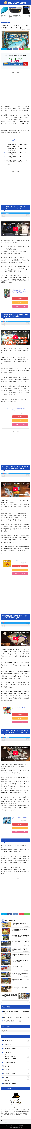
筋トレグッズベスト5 (16, 1073)
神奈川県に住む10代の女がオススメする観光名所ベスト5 (16, 1012)
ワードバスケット (16, 560)
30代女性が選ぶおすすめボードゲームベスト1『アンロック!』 (16, 145)
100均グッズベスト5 (16, 1040)
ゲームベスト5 (16, 1052)
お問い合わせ (21, 1125)
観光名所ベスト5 (16, 1077)
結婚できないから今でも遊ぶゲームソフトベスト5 (16, 1017)
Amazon (20, 302)
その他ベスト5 (16, 1044)
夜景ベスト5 (17, 1080)
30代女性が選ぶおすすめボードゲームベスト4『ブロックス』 (16, 157)
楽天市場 (20, 298)
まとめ (8, 164)
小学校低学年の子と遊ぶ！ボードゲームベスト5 (15, 1021)
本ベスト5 (16, 1069)
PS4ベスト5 (17, 1054)
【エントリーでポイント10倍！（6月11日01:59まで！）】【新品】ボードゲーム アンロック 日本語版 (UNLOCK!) (20, 291)
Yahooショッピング (20, 306)
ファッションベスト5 (16, 1062)
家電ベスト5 (16, 1066)
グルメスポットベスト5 (16, 1048)
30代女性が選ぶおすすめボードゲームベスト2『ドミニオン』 (16, 149)
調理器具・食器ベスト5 (16, 1083)
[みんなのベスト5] (15, 3)
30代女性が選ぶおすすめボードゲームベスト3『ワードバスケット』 (16, 153)
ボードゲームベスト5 (5, 22)
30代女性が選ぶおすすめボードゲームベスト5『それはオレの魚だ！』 (16, 161)
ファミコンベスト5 (17, 1056)
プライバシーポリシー (12, 1125)
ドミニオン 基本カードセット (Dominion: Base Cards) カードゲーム (19, 409)
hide (18, 140)
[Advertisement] (15, 88)
